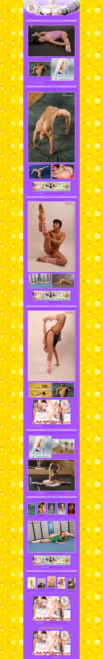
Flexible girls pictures (49, 82)
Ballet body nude (46, 627)
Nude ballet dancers (56, 657)
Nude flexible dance (61, 493)
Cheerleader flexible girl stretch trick (55, 193)
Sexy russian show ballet (55, 628)
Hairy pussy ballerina (60, 82)
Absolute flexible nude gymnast (60, 426)
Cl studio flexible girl (49, 622)
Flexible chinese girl (50, 493)
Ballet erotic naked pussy (54, 302)
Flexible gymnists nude (61, 622)
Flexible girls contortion (55, 567)
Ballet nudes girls (46, 426)
